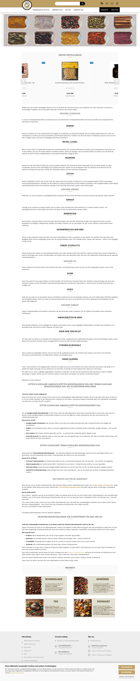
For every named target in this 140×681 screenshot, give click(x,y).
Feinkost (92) (78, 10)
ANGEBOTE (104, 10)
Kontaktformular (95, 641)
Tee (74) (68, 10)
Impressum (27, 651)
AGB (25, 654)
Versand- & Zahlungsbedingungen (68, 641)
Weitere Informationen (126, 677)
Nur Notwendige (126, 672)
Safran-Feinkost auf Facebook (101, 651)
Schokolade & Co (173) (41, 10)
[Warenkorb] (117, 3)
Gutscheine (27, 647)
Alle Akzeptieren (126, 667)
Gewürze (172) (57, 10)
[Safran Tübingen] (27, 3)
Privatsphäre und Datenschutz (34, 657)
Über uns (114, 10)
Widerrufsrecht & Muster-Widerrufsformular (32, 642)
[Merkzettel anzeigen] (112, 3)
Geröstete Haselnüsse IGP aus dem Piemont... (70, 83)
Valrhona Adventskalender (76, 552)
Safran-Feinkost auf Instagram (102, 655)
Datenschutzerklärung (17, 673)
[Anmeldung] (106, 3)
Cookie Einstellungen (31, 661)
